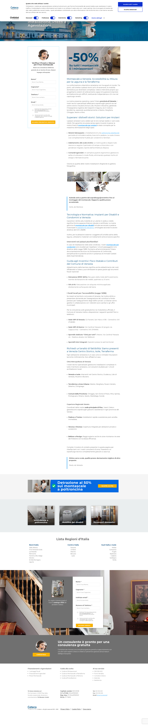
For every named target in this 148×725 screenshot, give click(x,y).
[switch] (52, 18)
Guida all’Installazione (69, 678)
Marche (73, 552)
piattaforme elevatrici (85, 228)
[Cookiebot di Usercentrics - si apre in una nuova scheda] (14, 18)
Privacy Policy (65, 709)
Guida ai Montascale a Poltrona (72, 676)
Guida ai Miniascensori (69, 671)
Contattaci (41, 654)
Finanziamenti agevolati (37, 673)
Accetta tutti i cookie (130, 4)
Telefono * (35, 94)
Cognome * (80, 589)
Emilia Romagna (34, 560)
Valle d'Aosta (33, 547)
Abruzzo (73, 554)
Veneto (31, 558)
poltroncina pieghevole (110, 133)
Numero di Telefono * (84, 605)
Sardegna (113, 558)
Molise (114, 547)
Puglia (114, 552)
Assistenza (97, 680)
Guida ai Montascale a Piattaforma (73, 673)
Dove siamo (87, 709)
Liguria (31, 562)
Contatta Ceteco (100, 676)
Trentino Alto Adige (35, 556)
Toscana (73, 547)
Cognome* (35, 87)
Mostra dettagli (97, 18)
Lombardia (32, 552)
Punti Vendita (99, 673)
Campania (112, 549)
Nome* (33, 79)
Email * (33, 102)
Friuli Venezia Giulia (35, 549)
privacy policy (41, 110)
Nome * (78, 582)
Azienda (97, 678)
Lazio (73, 556)
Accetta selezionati (130, 9)
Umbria (73, 549)
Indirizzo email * (82, 597)
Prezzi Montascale (35, 676)
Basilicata (113, 554)
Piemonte (32, 554)
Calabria (113, 556)
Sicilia (114, 560)
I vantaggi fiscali (34, 671)
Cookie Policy (76, 709)
